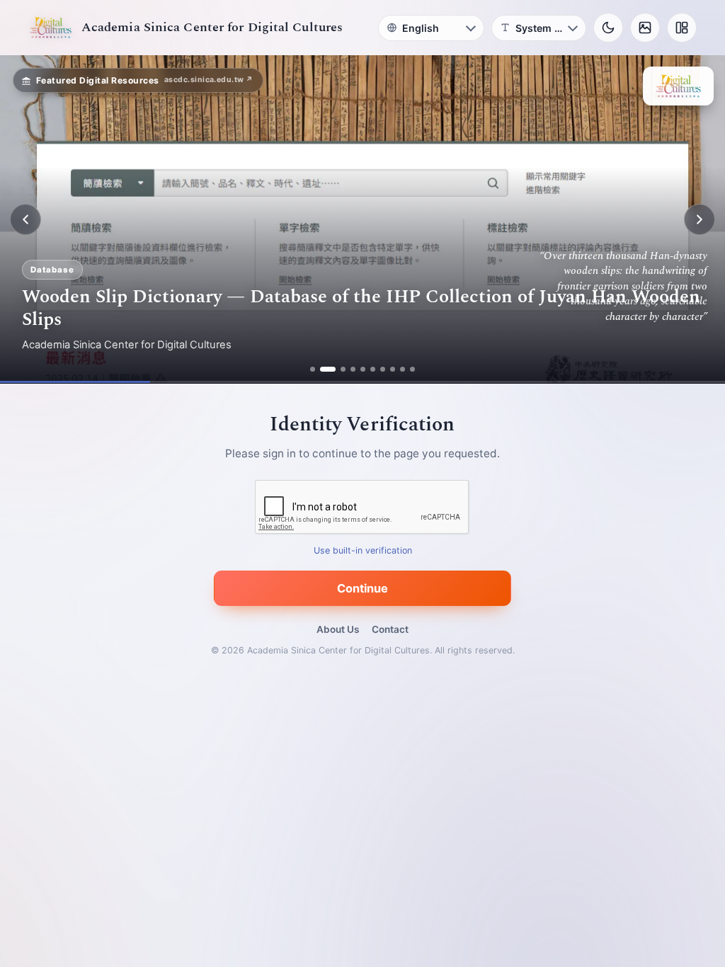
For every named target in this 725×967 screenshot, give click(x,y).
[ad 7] (382, 369)
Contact (390, 629)
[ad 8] (392, 369)
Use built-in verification (363, 551)
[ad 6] (372, 369)
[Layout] (682, 27)
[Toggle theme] (608, 27)
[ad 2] (328, 369)
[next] (699, 219)
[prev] (25, 219)
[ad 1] (312, 369)
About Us (337, 629)
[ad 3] (343, 369)
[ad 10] (412, 369)
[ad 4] (352, 369)
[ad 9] (402, 369)
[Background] (645, 27)
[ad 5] (362, 369)
